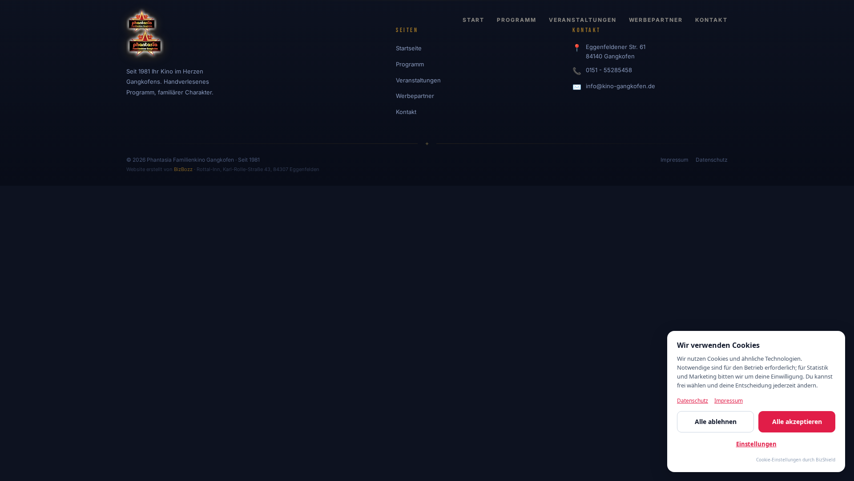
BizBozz (183, 169)
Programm (516, 19)
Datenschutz (712, 159)
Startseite (409, 48)
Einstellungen (756, 444)
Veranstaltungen (582, 19)
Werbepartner (656, 19)
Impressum (675, 159)
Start (474, 19)
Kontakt (711, 19)
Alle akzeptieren (797, 421)
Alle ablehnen (716, 421)
